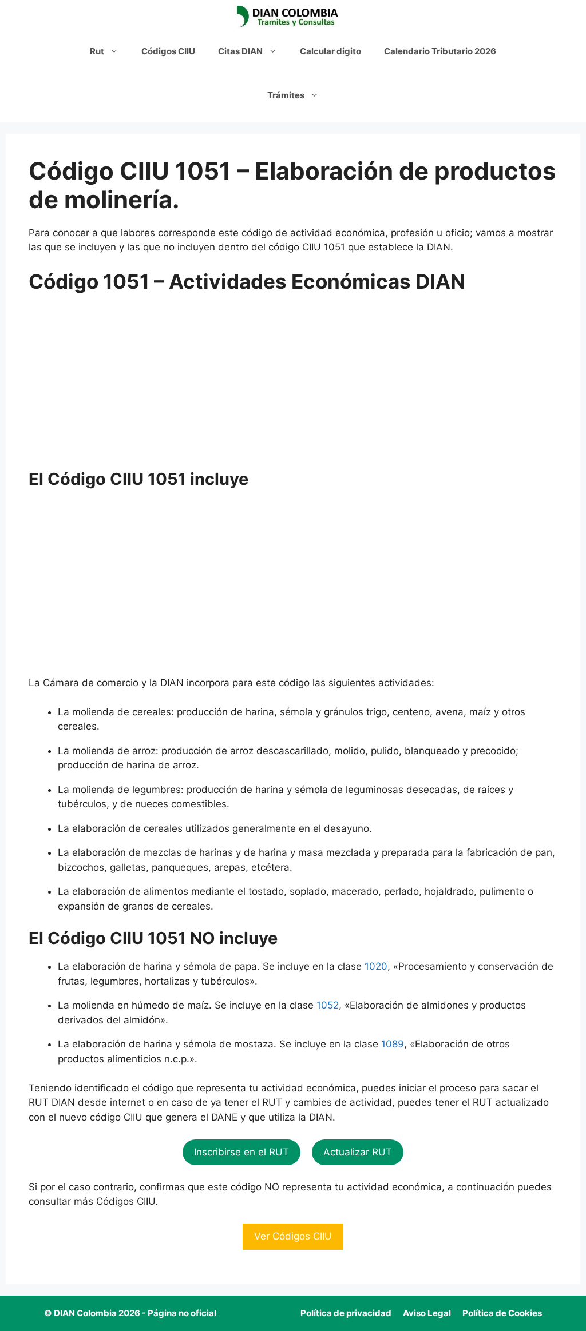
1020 (376, 966)
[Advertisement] (293, 385)
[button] (241, 1152)
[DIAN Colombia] (290, 17)
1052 (327, 1005)
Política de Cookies (502, 1313)
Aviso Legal (427, 1313)
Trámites (285, 95)
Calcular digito (330, 51)
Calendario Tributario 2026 (440, 51)
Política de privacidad (345, 1313)
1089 (392, 1044)
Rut (97, 51)
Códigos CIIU (168, 51)
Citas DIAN (240, 51)
